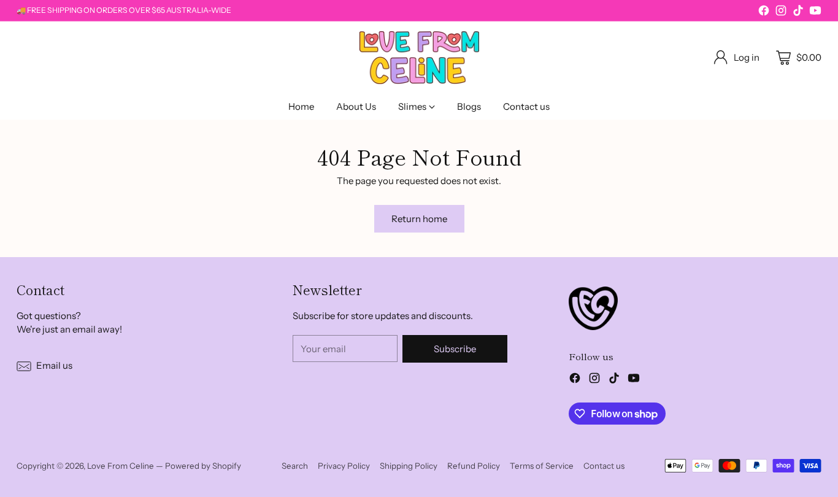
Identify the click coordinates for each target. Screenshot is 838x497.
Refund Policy (473, 466)
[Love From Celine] (419, 57)
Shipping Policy (408, 466)
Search (295, 466)
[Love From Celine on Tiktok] (798, 12)
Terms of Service (542, 466)
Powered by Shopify (203, 466)
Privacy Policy (344, 466)
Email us (54, 365)
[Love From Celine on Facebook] (764, 12)
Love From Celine (120, 466)
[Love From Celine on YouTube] (815, 12)
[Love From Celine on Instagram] (781, 12)
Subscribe (455, 349)
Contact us (604, 466)
